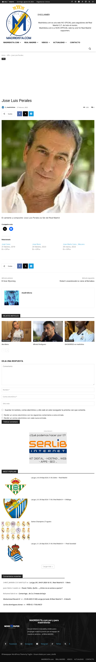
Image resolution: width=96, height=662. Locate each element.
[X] (89, 1)
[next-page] (7, 350)
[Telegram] (79, 1)
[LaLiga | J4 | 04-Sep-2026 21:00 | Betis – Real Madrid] (16, 486)
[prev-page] (3, 350)
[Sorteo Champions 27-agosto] (16, 530)
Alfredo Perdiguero (39, 344)
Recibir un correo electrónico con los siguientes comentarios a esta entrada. (34, 415)
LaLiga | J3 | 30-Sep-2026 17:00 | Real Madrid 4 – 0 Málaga (51, 500)
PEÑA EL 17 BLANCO (34, 604)
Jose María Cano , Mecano (73, 244)
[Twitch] (85, 1)
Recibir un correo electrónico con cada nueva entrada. (25, 418)
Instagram (29, 644)
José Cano (6, 244)
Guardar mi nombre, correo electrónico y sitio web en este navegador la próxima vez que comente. (45, 410)
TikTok (58, 644)
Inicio (3, 55)
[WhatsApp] (92, 1)
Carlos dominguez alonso (13, 604)
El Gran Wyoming (9, 281)
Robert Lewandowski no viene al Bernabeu (77, 281)
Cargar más (47, 566)
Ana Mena (5, 344)
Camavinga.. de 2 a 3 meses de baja (32, 593)
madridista (11, 107)
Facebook (13, 644)
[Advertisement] (48, 79)
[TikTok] (82, 1)
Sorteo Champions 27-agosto (41, 522)
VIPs (8, 55)
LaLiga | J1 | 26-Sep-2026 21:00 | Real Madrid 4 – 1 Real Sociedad (53, 544)
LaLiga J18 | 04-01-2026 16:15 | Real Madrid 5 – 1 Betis (49, 582)
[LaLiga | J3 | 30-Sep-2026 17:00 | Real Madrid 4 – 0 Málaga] (16, 508)
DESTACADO (6, 341)
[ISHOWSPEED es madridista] (79, 331)
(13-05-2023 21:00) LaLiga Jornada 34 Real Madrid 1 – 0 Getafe (47, 599)
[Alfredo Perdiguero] (48, 331)
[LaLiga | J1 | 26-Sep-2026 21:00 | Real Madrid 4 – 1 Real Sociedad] (16, 552)
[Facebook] (71, 1)
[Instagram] (75, 1)
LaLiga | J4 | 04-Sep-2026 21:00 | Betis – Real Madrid (49, 478)
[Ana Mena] (16, 331)
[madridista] (3, 107)
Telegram (44, 644)
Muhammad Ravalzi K (11, 599)
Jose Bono (36, 244)
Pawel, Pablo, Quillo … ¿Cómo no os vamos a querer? (42, 588)
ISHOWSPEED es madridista (74, 344)
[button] (90, 48)
